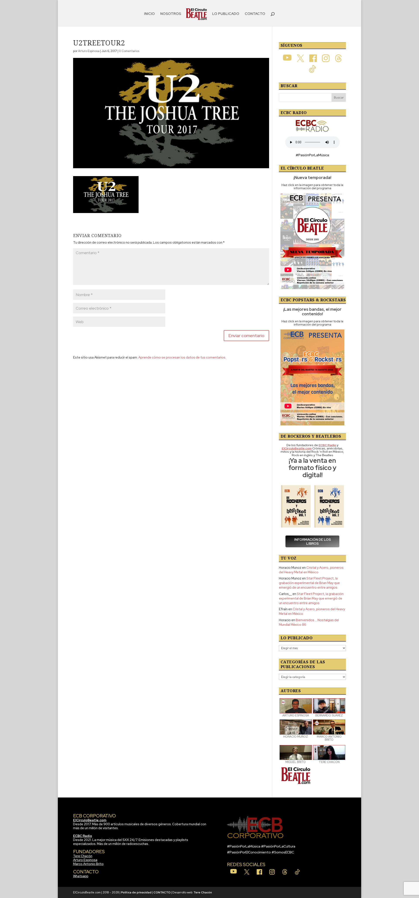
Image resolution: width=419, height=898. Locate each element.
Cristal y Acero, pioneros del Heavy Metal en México (311, 569)
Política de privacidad (136, 892)
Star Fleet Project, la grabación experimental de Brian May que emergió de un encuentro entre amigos (309, 583)
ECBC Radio (82, 836)
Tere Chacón (82, 856)
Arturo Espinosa (89, 51)
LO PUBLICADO (225, 14)
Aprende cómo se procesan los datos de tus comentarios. (182, 357)
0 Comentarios (129, 51)
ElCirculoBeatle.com (89, 820)
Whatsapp (80, 876)
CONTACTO (255, 14)
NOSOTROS (170, 14)
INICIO (149, 14)
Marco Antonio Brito (88, 864)
